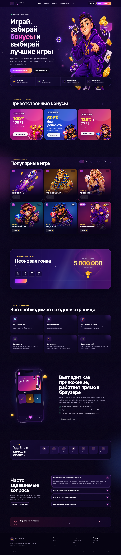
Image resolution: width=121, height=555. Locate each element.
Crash (87, 161)
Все (82, 161)
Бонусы (46, 3)
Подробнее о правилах (102, 521)
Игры (39, 3)
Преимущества (64, 3)
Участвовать (21, 281)
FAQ (73, 3)
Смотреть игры (41, 70)
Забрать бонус (88, 133)
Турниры (54, 3)
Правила (75, 545)
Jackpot (107, 161)
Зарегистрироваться (21, 70)
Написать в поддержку (20, 504)
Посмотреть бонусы (68, 419)
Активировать (54, 135)
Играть (16, 197)
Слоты (94, 161)
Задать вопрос (97, 542)
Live (101, 161)
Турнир (54, 545)
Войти (92, 3)
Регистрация (103, 3)
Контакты (95, 540)
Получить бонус (20, 134)
